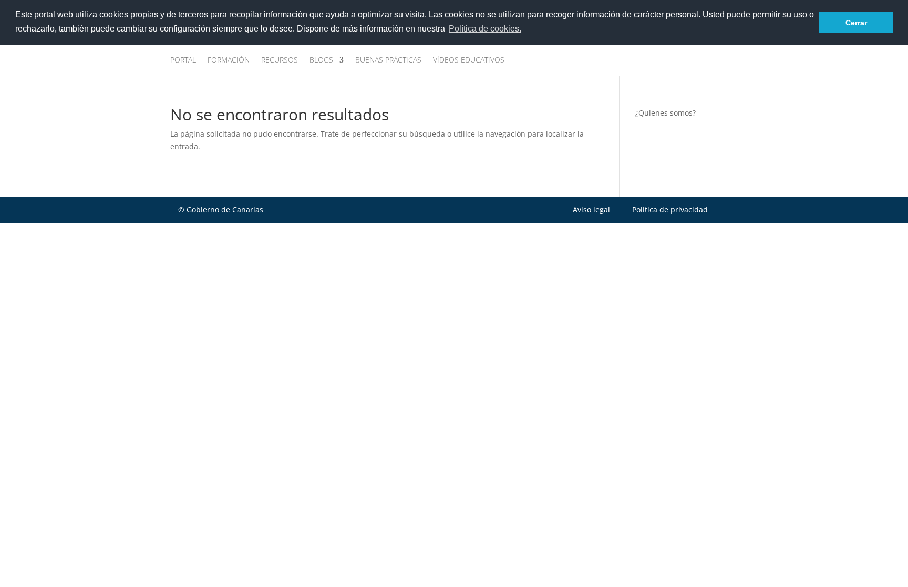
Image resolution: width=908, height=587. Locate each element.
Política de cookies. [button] (485, 28)
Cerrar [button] (856, 22)
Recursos (279, 60)
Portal (183, 60)
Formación (229, 60)
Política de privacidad (670, 209)
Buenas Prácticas (388, 60)
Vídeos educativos (468, 60)
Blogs (321, 60)
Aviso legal (591, 209)
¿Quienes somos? (665, 113)
